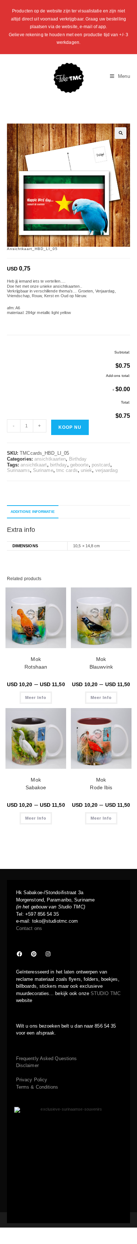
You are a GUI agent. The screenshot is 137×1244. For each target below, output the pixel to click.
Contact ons (29, 928)
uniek (86, 470)
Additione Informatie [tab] (33, 512)
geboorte (79, 465)
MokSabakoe (36, 783)
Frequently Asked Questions (46, 1058)
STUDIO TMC (106, 993)
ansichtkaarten (50, 459)
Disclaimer (27, 1065)
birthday (58, 465)
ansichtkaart (33, 465)
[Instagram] (48, 953)
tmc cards (67, 470)
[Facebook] (19, 953)
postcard (101, 465)
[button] (120, 133)
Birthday (78, 459)
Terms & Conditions (37, 1087)
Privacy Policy (31, 1079)
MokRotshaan (35, 663)
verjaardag (106, 470)
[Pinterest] (33, 953)
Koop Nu (69, 427)
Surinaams (18, 470)
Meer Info (35, 697)
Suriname (43, 470)
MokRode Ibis (101, 783)
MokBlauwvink (101, 663)
